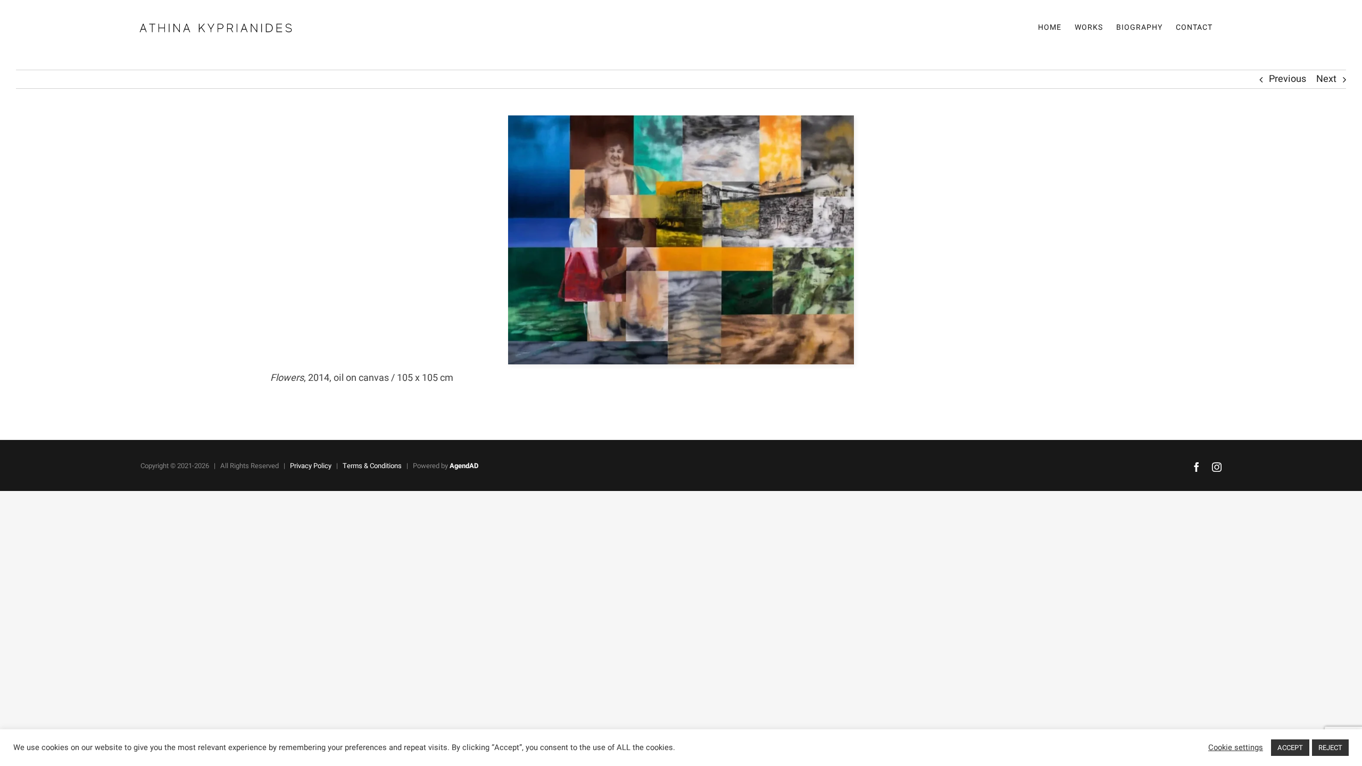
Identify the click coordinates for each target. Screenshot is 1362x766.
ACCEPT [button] (1290, 748)
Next (1326, 79)
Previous (1287, 79)
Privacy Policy (310, 466)
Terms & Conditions (372, 466)
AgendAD (464, 466)
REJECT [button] (1330, 748)
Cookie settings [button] (1235, 748)
